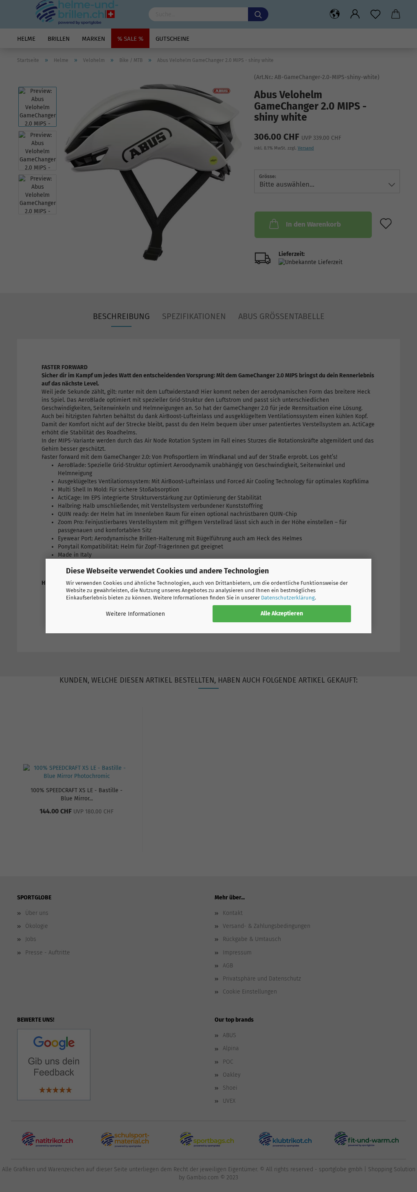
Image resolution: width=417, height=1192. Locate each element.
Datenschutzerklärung (288, 598)
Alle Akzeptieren (282, 613)
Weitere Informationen (135, 613)
